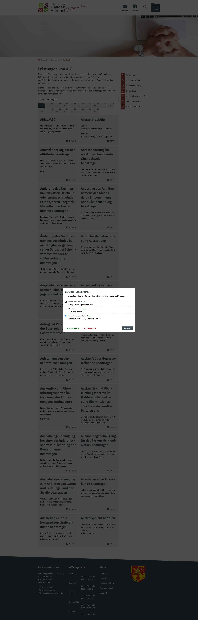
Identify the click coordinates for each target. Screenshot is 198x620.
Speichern (127, 328)
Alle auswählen (73, 328)
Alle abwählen (90, 328)
